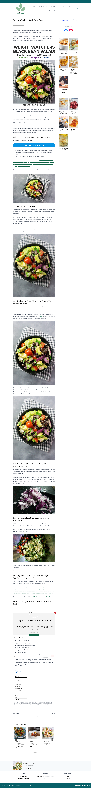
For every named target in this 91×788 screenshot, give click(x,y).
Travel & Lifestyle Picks (44, 6)
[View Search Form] (77, 8)
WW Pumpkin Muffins (63, 70)
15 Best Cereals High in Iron (63, 52)
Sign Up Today (39, 776)
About (49, 10)
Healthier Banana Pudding (63, 149)
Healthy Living (23, 776)
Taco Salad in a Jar (73, 52)
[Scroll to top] (88, 784)
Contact (55, 10)
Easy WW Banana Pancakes (48, 587)
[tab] (33, 752)
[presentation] (20, 733)
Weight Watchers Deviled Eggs (63, 112)
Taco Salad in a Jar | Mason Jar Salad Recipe (43, 164)
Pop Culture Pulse (55, 6)
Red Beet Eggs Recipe (73, 112)
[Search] (76, 20)
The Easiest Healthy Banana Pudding (43, 593)
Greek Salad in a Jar (44, 160)
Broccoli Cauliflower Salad (47, 743)
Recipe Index (71, 6)
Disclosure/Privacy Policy (8, 785)
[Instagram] (30, 785)
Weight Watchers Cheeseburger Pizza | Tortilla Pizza (20, 745)
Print (34, 634)
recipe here (16, 171)
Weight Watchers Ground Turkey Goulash (40, 596)
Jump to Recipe (19, 26)
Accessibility (19, 785)
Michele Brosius (17, 22)
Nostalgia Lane (33, 6)
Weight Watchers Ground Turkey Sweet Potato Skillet (37, 591)
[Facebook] (25, 785)
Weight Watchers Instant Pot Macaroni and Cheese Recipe (27, 589)
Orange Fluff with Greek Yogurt (63, 130)
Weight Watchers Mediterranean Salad (37, 162)
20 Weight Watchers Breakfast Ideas (73, 131)
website (41, 316)
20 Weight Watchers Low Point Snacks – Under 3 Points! (73, 71)
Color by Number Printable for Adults (63, 91)
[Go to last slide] (16, 739)
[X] (28, 785)
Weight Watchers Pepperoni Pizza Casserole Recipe (29, 587)
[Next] (52, 739)
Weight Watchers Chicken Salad (22, 166)
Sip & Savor (64, 6)
